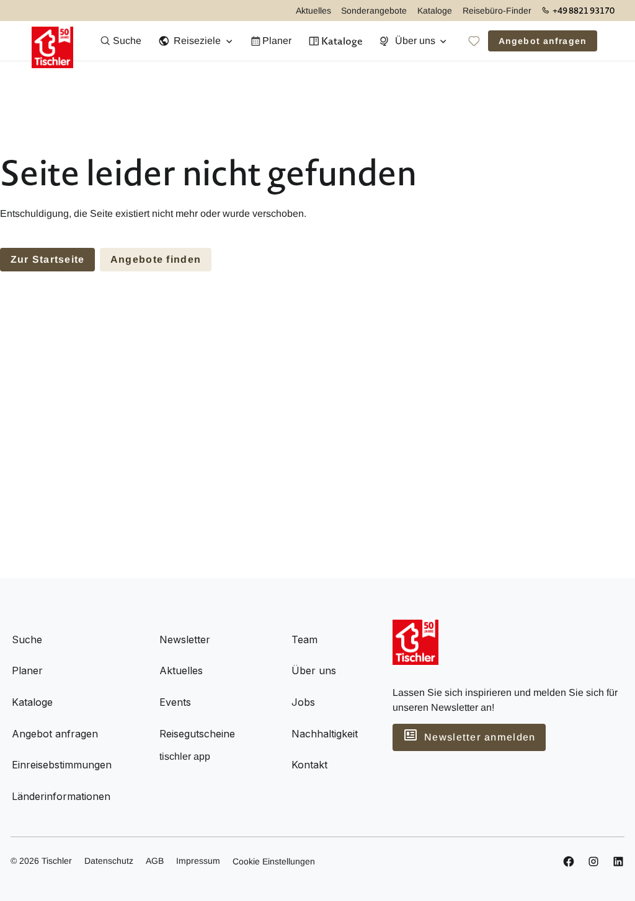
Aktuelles (313, 10)
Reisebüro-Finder (497, 10)
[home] (52, 41)
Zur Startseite (48, 259)
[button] (195, 41)
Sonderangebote (374, 10)
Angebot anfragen (543, 41)
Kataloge (434, 10)
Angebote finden (155, 259)
